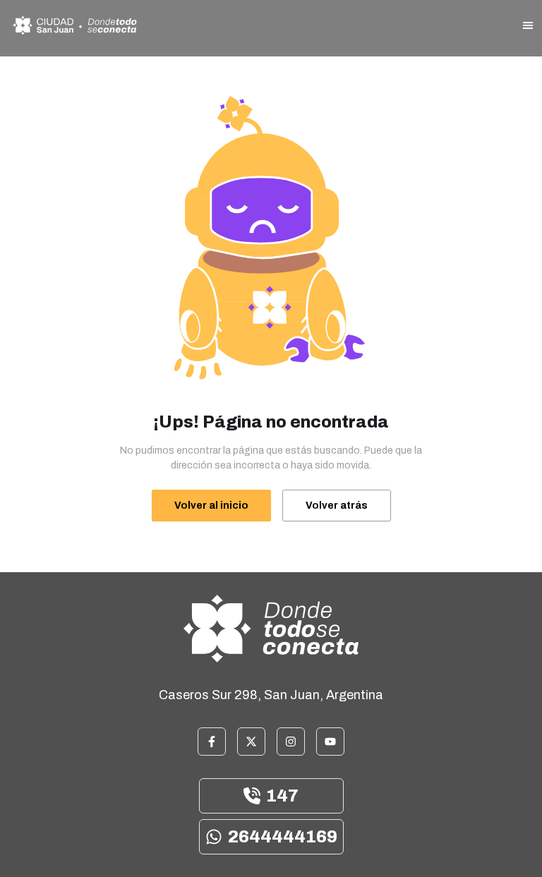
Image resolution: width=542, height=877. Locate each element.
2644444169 (282, 837)
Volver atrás (337, 505)
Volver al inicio (211, 505)
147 (282, 796)
